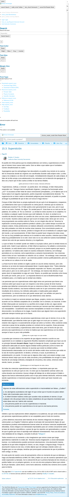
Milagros (42, 434)
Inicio (10, 143)
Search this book (5, 30)
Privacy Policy (49, 492)
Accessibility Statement (8, 494)
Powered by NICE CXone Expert (27, 487)
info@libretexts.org (40, 494)
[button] (6, 109)
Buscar (4, 139)
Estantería (21, 143)
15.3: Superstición (16, 471)
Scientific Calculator (9, 96)
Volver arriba (5, 478)
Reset (2, 48)
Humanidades (34, 143)
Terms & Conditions (59, 492)
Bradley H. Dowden (13, 157)
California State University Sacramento (19, 159)
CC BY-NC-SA (6, 473)
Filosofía (47, 143)
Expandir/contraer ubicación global (66, 143)
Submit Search (5, 36)
